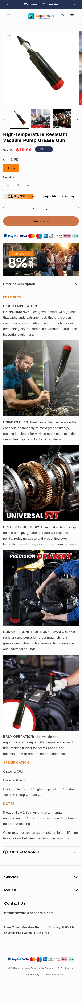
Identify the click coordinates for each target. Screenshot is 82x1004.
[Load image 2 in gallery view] (40, 118)
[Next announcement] (74, 4)
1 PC (11, 167)
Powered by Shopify (42, 968)
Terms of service (53, 974)
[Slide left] (4, 119)
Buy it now (41, 221)
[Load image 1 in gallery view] (19, 118)
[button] (8, 16)
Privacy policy (31, 974)
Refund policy (65, 968)
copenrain (24, 968)
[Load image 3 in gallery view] (62, 118)
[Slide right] (77, 119)
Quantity (8, 177)
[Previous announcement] (7, 4)
